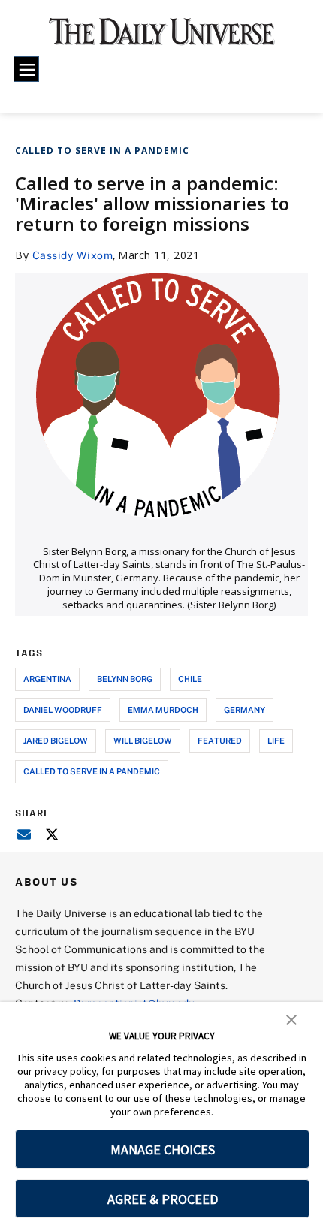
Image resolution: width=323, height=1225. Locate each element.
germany (244, 709)
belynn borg (124, 678)
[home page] (162, 37)
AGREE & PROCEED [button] (162, 1199)
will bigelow (142, 740)
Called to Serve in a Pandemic (102, 150)
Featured (220, 740)
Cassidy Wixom (72, 255)
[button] (291, 1018)
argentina (47, 678)
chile (190, 678)
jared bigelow (55, 740)
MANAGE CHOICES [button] (162, 1149)
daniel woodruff (62, 709)
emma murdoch (163, 709)
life (276, 740)
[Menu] (26, 69)
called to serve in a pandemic (91, 771)
